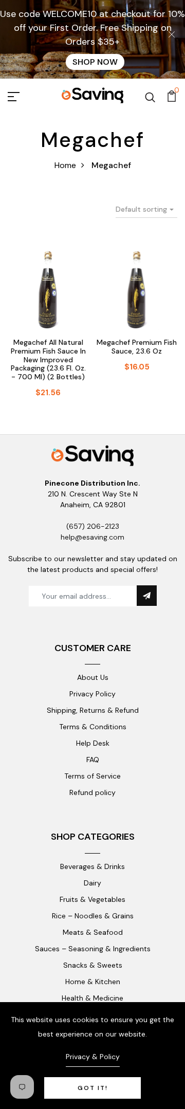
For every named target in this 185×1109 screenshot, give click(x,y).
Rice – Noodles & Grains (93, 915)
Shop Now (95, 62)
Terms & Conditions (92, 726)
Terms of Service (92, 776)
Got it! (93, 1088)
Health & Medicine (92, 998)
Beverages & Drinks (92, 866)
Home (65, 165)
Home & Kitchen (92, 981)
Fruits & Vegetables (92, 899)
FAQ (92, 759)
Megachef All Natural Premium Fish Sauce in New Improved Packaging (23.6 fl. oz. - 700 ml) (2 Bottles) (48, 359)
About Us (92, 677)
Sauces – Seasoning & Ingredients (93, 948)
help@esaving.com (92, 537)
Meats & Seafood (93, 932)
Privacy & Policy (93, 1056)
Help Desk (92, 743)
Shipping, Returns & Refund (93, 710)
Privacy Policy (92, 693)
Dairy (92, 883)
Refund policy (92, 792)
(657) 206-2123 (92, 526)
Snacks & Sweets (92, 965)
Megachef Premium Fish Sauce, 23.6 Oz (137, 347)
